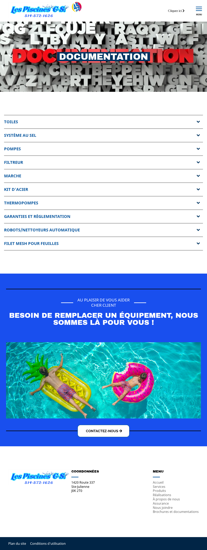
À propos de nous (166, 499)
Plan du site (17, 543)
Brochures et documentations (176, 511)
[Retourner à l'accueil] (39, 484)
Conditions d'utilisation (48, 543)
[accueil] (39, 17)
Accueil (158, 482)
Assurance (161, 503)
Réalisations (162, 495)
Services (159, 486)
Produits (159, 490)
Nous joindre (163, 507)
